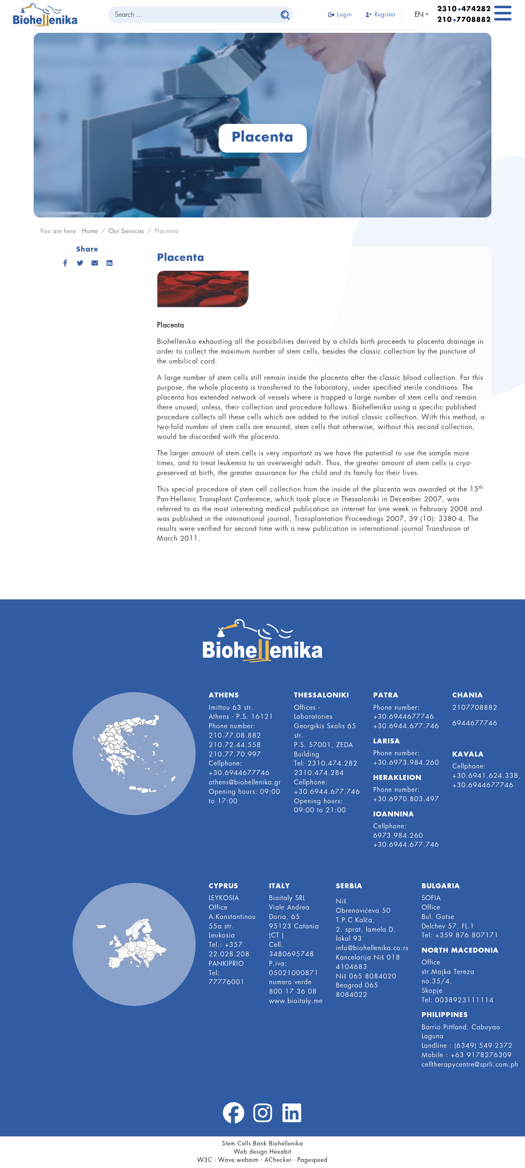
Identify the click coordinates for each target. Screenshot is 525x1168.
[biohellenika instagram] (262, 1117)
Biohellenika (286, 1144)
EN (419, 14)
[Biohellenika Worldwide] (134, 944)
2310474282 (464, 9)
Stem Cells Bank (244, 1144)
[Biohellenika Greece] (134, 753)
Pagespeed (312, 1160)
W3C (204, 1160)
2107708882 (464, 20)
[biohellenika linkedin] (291, 1117)
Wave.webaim (238, 1160)
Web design (250, 1152)
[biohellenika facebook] (233, 1117)
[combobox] (192, 15)
